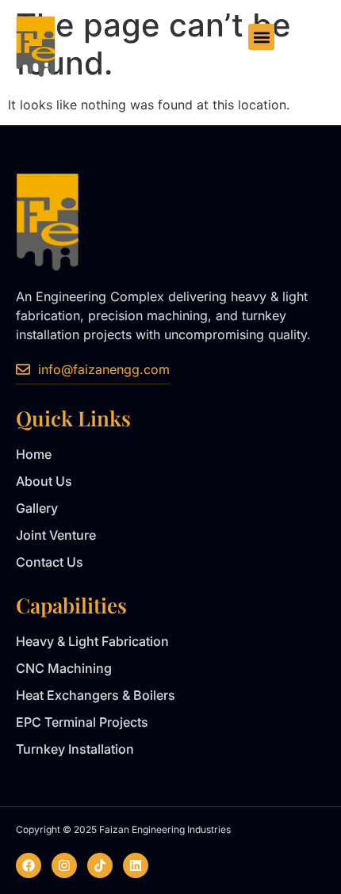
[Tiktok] (100, 865)
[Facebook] (28, 865)
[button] (261, 37)
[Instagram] (64, 865)
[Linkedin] (135, 865)
